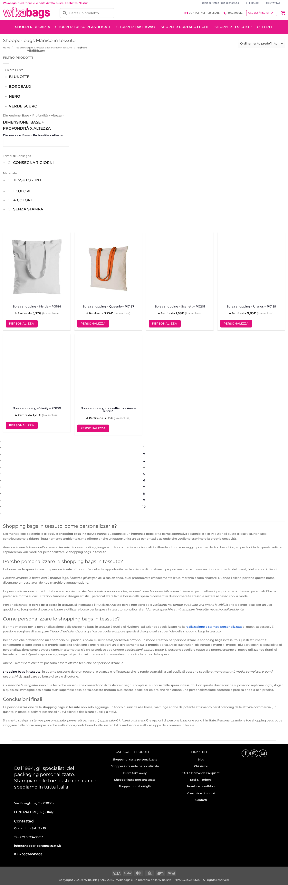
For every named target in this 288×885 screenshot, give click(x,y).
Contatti (201, 800)
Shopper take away (136, 27)
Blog (201, 759)
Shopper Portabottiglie (185, 27)
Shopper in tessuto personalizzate (135, 766)
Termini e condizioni (201, 786)
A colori (22, 200)
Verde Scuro (23, 106)
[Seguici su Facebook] (245, 753)
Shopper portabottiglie (135, 786)
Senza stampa (28, 209)
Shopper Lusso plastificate (83, 27)
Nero (14, 96)
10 (144, 506)
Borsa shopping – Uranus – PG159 (251, 306)
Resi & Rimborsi (201, 779)
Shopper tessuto (232, 27)
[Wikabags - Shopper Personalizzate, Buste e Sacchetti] (26, 13)
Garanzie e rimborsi (201, 793)
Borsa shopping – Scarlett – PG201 (180, 306)
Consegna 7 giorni (33, 162)
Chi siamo (201, 766)
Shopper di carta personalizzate (134, 759)
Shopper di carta (32, 27)
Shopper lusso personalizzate (135, 779)
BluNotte (19, 77)
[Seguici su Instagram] (254, 753)
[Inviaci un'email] (263, 753)
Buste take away (135, 773)
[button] (283, 13)
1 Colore (22, 191)
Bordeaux (20, 86)
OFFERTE (265, 27)
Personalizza (21, 323)
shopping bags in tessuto (22, 671)
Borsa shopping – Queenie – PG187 (108, 306)
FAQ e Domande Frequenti (201, 773)
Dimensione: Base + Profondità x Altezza (27, 125)
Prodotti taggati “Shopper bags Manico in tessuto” (43, 47)
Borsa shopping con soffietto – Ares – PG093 (108, 410)
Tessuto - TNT (27, 180)
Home (6, 47)
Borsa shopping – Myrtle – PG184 (37, 306)
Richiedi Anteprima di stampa (219, 2)
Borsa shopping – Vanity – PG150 (37, 408)
